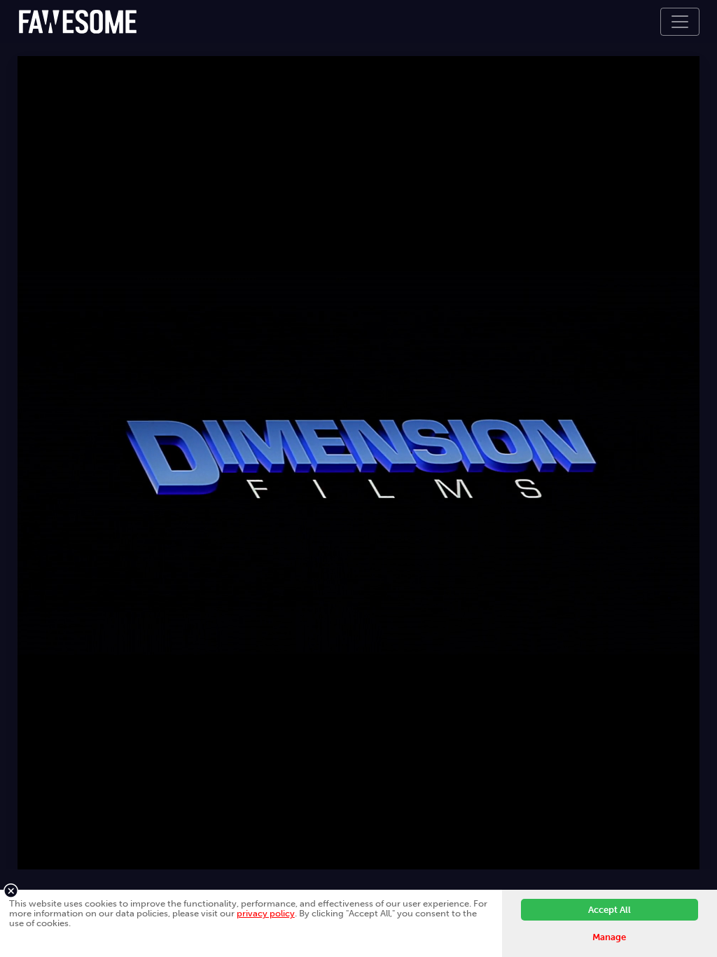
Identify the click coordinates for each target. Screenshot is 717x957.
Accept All (609, 909)
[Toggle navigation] (679, 22)
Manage (609, 937)
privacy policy (266, 913)
